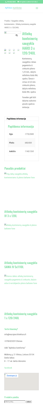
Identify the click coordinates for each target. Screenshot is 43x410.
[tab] (21, 119)
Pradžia (7, 21)
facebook (8, 368)
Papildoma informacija (16, 118)
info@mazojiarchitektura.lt (15, 334)
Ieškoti (29, 402)
